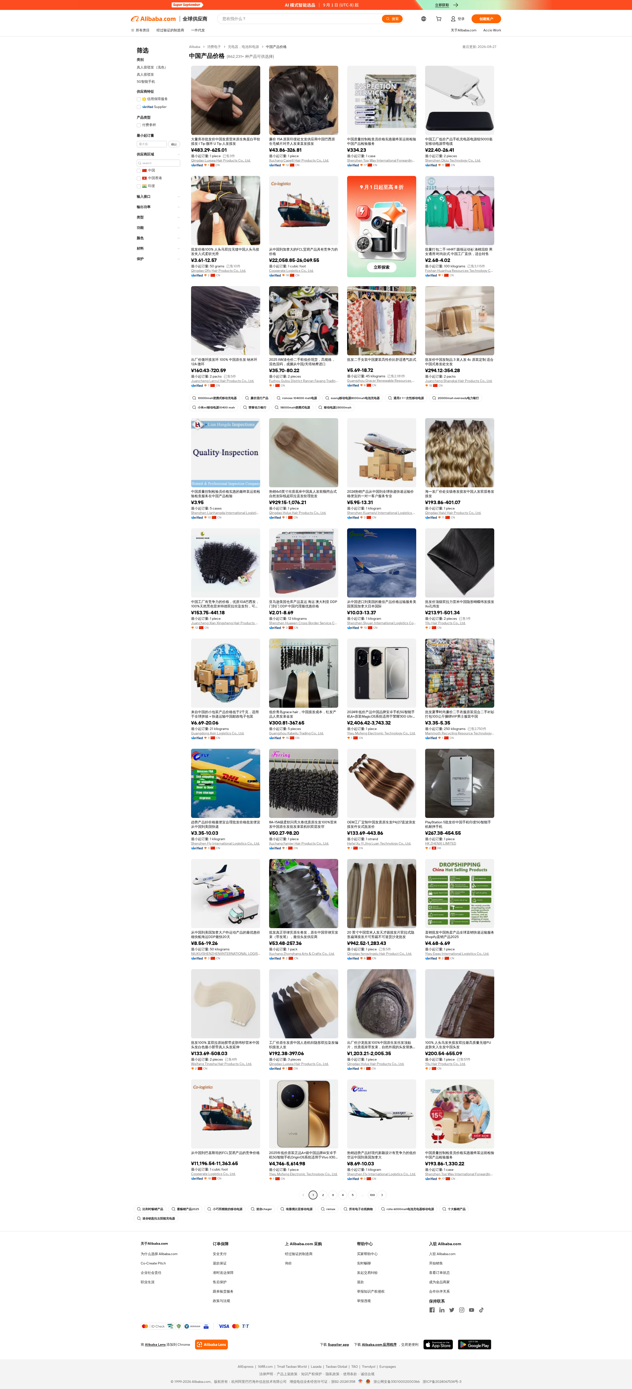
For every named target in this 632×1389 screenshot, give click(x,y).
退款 (360, 1282)
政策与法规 (221, 1301)
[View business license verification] (360, 1381)
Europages (387, 1366)
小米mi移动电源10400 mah (216, 407)
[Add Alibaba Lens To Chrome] (211, 1344)
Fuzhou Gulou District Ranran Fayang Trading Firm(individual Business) (303, 381)
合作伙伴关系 (439, 1291)
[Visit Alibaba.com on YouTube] (471, 1310)
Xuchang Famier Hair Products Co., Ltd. (299, 843)
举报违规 (364, 1301)
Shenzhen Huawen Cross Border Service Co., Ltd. (303, 623)
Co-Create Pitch (153, 1263)
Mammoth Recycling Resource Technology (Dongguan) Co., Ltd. (459, 733)
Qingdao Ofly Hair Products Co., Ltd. (218, 271)
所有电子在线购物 (361, 1209)
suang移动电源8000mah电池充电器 (355, 398)
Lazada (316, 1366)
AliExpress (246, 1366)
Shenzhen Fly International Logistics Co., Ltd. (225, 843)
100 (372, 1195)
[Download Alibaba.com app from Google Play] (474, 1344)
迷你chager (264, 1209)
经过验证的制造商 (299, 1254)
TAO (354, 1366)
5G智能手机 (146, 82)
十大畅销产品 (457, 1209)
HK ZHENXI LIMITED (440, 843)
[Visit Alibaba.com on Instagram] (462, 1310)
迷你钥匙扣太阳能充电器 (158, 1218)
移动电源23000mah (337, 407)
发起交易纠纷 (367, 1273)
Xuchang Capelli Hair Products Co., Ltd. (299, 160)
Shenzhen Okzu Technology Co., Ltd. (453, 160)
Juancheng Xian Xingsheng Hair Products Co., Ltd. (225, 623)
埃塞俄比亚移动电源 (299, 1209)
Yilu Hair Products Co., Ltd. (445, 623)
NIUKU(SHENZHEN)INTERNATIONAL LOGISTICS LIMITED (225, 954)
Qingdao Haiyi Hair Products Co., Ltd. (453, 513)
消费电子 (214, 47)
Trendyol (368, 1366)
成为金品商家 (439, 1282)
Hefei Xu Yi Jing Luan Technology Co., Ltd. (379, 843)
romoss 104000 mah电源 (299, 398)
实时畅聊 (364, 1263)
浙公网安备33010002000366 (397, 1382)
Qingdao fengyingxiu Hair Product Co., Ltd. (379, 954)
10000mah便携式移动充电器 (217, 398)
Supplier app (338, 1344)
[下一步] (382, 1195)
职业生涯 (148, 1282)
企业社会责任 (151, 1273)
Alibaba (194, 47)
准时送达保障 (223, 1273)
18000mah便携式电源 (295, 407)
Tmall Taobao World (292, 1366)
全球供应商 (195, 18)
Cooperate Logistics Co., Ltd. (291, 271)
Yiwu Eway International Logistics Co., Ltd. (457, 954)
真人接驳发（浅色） (152, 67)
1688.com (265, 1366)
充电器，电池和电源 (243, 47)
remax (330, 1209)
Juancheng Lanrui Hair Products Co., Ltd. (222, 381)
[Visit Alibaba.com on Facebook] (432, 1310)
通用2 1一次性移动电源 (409, 398)
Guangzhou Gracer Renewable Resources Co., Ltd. (381, 381)
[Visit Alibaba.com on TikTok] (481, 1310)
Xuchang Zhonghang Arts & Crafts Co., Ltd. (302, 954)
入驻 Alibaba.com (442, 1254)
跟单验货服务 (223, 1291)
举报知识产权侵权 (371, 1291)
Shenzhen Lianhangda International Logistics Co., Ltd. (225, 513)
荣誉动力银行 (257, 407)
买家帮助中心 (367, 1254)
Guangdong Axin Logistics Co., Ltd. (217, 733)
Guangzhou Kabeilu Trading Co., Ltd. (296, 733)
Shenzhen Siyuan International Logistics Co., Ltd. (381, 623)
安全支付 (220, 1254)
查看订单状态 (439, 1273)
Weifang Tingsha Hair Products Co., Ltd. (221, 1064)
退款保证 (220, 1263)
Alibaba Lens (155, 1344)
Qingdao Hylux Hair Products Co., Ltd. (297, 513)
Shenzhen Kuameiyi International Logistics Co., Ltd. (381, 513)
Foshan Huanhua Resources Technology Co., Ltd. (459, 271)
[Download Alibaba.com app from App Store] (438, 1344)
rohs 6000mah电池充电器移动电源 (410, 1209)
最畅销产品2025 (188, 1209)
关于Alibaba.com (154, 1243)
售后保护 (220, 1282)
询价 (288, 1263)
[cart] (439, 19)
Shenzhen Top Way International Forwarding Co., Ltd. (381, 160)
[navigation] (158, 621)
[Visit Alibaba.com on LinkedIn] (442, 1310)
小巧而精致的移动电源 (227, 1209)
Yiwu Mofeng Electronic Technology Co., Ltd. (381, 733)
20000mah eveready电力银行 (458, 398)
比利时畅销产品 (152, 1209)
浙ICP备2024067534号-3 (442, 1382)
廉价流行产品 (259, 398)
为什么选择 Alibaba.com (159, 1254)
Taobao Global (336, 1366)
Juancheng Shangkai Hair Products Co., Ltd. (458, 381)
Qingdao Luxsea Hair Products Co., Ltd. (221, 160)
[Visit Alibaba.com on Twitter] (452, 1310)
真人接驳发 (145, 74)
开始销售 (436, 1263)
